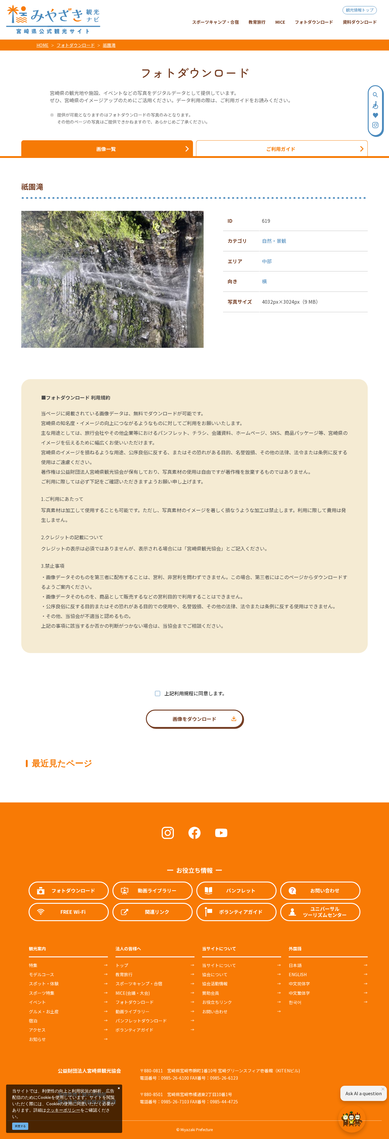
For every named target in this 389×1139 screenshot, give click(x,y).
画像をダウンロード (194, 718)
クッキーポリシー (63, 1110)
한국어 (295, 1002)
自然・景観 (274, 240)
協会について (215, 974)
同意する (20, 1126)
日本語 (295, 965)
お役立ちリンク (217, 1002)
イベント (37, 1002)
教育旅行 (124, 974)
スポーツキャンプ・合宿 (138, 983)
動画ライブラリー (132, 1011)
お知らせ (37, 1039)
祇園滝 (109, 45)
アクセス (37, 1030)
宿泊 (33, 1021)
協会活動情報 (215, 983)
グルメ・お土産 (44, 1011)
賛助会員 (210, 993)
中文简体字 (299, 983)
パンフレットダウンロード (141, 1021)
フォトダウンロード (76, 45)
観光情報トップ (360, 10)
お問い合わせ (215, 1011)
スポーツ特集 (41, 993)
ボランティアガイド (134, 1030)
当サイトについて (219, 965)
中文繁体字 (299, 993)
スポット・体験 (44, 983)
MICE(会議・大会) (132, 993)
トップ (121, 965)
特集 (33, 965)
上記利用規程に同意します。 (195, 693)
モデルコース (41, 974)
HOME (42, 45)
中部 (267, 261)
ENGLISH (298, 974)
